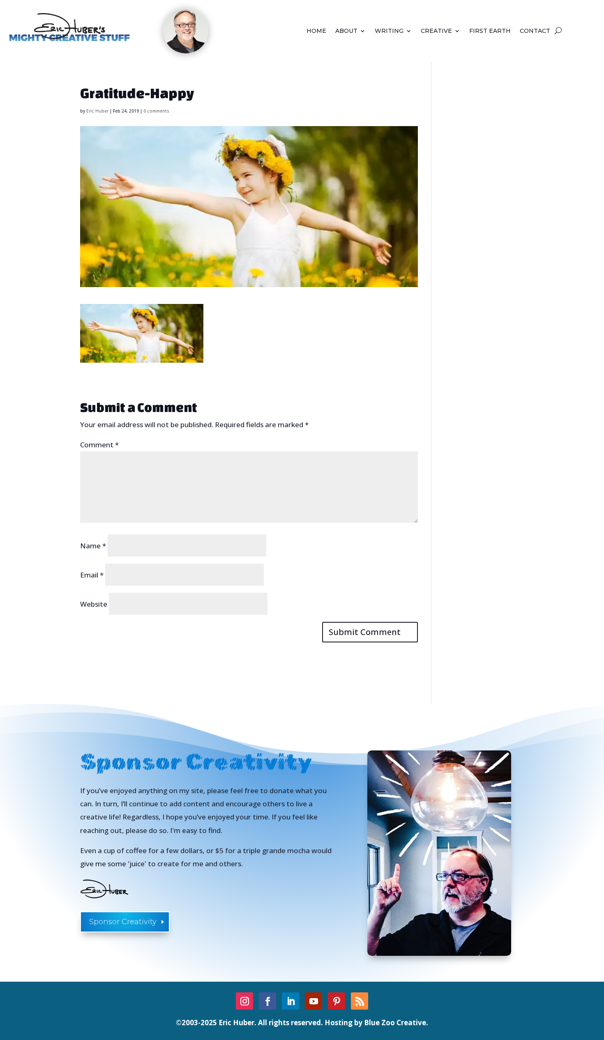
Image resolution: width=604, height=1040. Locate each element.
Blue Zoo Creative (395, 1022)
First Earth (490, 31)
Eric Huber (97, 111)
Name (93, 545)
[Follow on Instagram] (244, 1001)
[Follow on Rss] (359, 1001)
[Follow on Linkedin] (290, 1001)
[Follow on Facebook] (267, 1001)
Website (93, 604)
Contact (535, 31)
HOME (316, 31)
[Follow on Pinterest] (336, 1001)
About (346, 31)
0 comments (156, 111)
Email (92, 575)
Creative (436, 31)
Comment (99, 444)
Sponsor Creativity (123, 921)
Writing (389, 31)
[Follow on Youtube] (313, 1001)
